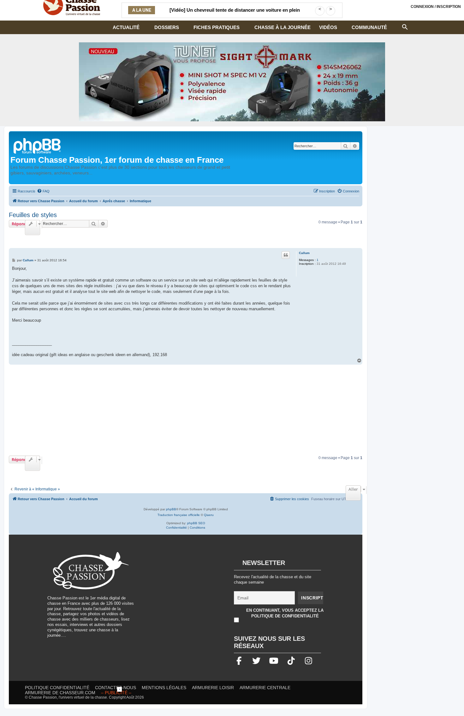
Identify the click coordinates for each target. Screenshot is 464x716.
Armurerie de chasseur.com (60, 692)
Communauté (369, 27)
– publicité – (116, 692)
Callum (304, 253)
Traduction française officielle (179, 515)
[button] (405, 26)
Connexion (436, 6)
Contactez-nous (115, 687)
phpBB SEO (196, 523)
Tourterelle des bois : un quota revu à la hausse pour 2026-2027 (234, 14)
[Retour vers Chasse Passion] (37, 145)
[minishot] (232, 81)
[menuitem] (43, 191)
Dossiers (166, 27)
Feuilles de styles (33, 214)
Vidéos (328, 27)
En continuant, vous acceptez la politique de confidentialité (285, 613)
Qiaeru (209, 515)
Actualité (126, 27)
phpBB (171, 509)
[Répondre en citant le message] (286, 255)
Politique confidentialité (57, 687)
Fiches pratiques (216, 27)
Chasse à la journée (282, 27)
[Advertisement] (185, 410)
